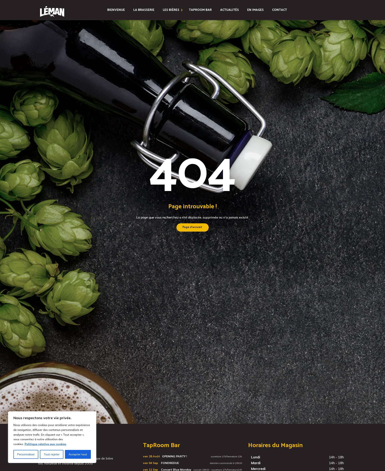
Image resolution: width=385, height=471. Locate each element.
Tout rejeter (52, 454)
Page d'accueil (192, 227)
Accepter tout (78, 454)
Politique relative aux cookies (45, 444)
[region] (52, 437)
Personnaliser (26, 454)
